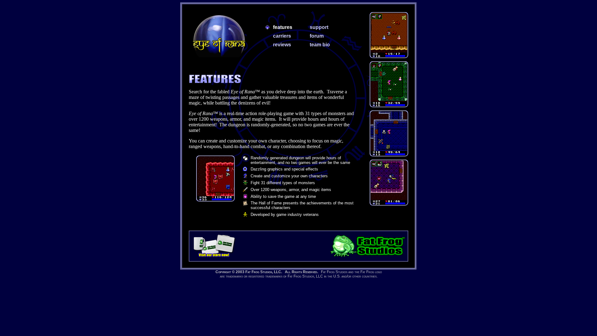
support (319, 27)
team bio (320, 44)
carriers (282, 36)
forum (317, 36)
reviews (282, 44)
